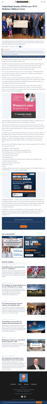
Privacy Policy (15, 399)
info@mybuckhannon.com (26, 393)
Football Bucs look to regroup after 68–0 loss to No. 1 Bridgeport (13, 267)
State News (34, 384)
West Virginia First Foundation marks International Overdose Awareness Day (13, 359)
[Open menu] (2, 1)
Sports (19, 384)
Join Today (38, 402)
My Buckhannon (5, 337)
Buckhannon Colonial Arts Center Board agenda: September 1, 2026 (13, 340)
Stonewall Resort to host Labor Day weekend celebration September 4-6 (12, 322)
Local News (13, 384)
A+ (22, 46)
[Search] (44, 1)
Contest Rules (32, 399)
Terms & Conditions (23, 399)
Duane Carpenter (5, 264)
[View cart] (41, 1)
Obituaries (26, 384)
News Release (4, 282)
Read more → (15, 54)
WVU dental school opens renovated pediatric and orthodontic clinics (12, 304)
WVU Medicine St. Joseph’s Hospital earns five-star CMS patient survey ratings (14, 286)
